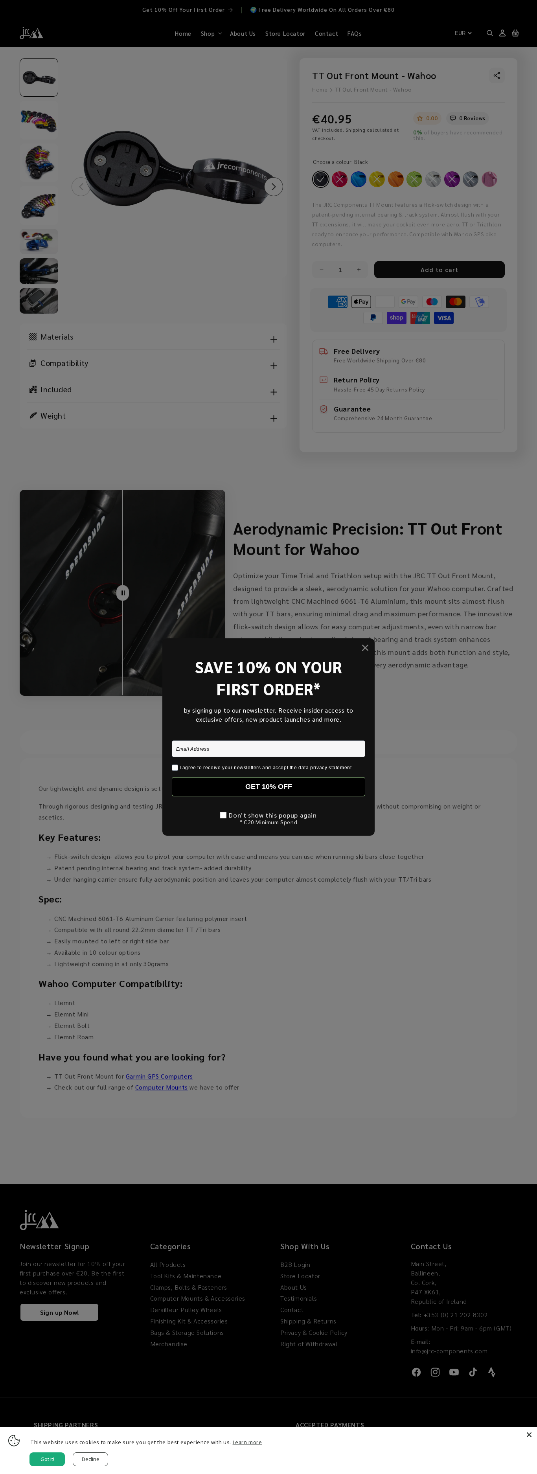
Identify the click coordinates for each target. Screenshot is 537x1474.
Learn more (247, 1442)
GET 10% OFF (268, 786)
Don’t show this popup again (272, 815)
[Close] (529, 1435)
